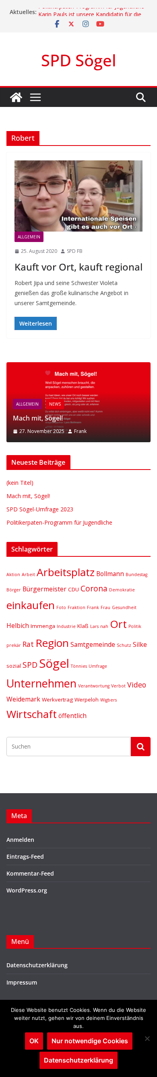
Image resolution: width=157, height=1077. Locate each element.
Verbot (118, 686)
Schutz (124, 645)
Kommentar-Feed (30, 873)
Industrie (66, 626)
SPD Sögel (78, 60)
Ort (118, 624)
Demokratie (122, 590)
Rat (28, 644)
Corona (94, 588)
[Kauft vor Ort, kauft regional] (78, 196)
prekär (13, 645)
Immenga (43, 626)
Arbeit (28, 574)
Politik (134, 626)
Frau (105, 607)
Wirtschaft (31, 714)
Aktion (13, 574)
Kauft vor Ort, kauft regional (78, 266)
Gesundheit (124, 607)
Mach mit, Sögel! (38, 418)
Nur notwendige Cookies (90, 1041)
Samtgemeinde (92, 644)
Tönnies (79, 666)
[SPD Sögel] (16, 97)
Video (136, 684)
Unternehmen (41, 683)
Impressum (21, 982)
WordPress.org (26, 890)
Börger (13, 590)
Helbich (17, 625)
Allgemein (29, 237)
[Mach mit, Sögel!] (78, 367)
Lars (94, 626)
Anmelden (20, 839)
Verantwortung (93, 686)
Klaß (83, 626)
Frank (80, 431)
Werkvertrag (57, 699)
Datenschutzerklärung (37, 965)
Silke (140, 644)
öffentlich (72, 715)
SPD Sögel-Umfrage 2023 (39, 509)
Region (52, 643)
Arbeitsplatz (66, 572)
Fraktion (76, 607)
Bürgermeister (44, 589)
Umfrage (98, 666)
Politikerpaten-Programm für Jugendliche (91, 9)
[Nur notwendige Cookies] (147, 1038)
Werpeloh (86, 699)
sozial (13, 665)
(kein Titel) (19, 482)
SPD (30, 664)
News (55, 404)
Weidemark (23, 699)
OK (34, 1041)
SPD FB (75, 251)
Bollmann (110, 573)
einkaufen (30, 605)
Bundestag (136, 574)
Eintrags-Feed (25, 856)
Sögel (54, 663)
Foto (61, 607)
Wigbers (108, 700)
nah (104, 626)
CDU (73, 589)
